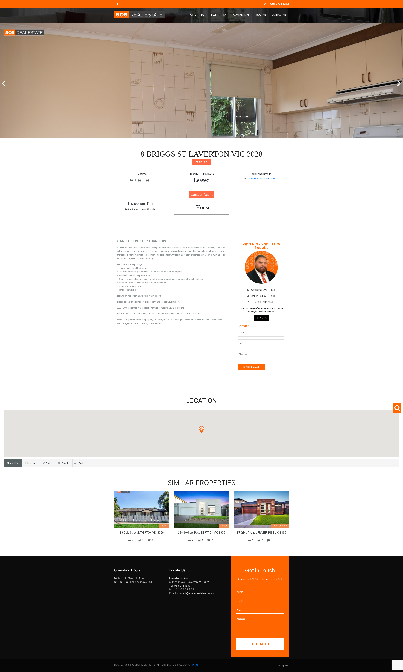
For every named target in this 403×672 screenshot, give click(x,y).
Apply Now (201, 161)
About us (260, 14)
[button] (399, 81)
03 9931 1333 (280, 3)
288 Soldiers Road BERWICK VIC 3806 (201, 532)
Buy (203, 14)
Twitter (49, 463)
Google (65, 463)
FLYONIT (195, 665)
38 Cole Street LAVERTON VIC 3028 (142, 532)
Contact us (279, 14)
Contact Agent (201, 194)
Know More (261, 318)
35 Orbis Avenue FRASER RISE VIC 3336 (261, 532)
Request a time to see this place (140, 209)
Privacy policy (282, 665)
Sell (213, 14)
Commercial (241, 14)
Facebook (32, 463)
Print (80, 463)
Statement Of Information (262, 179)
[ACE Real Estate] (139, 14)
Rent (225, 14)
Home (192, 14)
